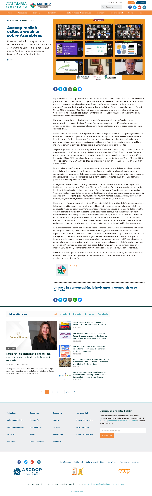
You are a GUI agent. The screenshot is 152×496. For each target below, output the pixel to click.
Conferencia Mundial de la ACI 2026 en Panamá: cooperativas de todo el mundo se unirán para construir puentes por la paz (91, 335)
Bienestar (77, 314)
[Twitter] (135, 7)
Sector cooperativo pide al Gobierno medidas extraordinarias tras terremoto (90, 323)
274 (67, 392)
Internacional (117, 13)
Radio (130, 13)
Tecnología (103, 314)
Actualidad (22, 13)
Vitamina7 (79, 491)
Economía (101, 13)
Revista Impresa (55, 13)
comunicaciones (13, 364)
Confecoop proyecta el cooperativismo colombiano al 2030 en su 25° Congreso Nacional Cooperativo (89, 348)
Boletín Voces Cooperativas (79, 13)
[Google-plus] (139, 7)
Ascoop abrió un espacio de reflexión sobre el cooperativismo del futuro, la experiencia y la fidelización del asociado (91, 361)
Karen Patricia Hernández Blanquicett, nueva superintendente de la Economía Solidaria (28, 357)
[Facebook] (130, 7)
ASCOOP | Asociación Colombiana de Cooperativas (118, 421)
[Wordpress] (144, 7)
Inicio (9, 13)
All (56, 314)
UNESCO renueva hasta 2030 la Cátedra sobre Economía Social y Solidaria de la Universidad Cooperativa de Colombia (89, 374)
